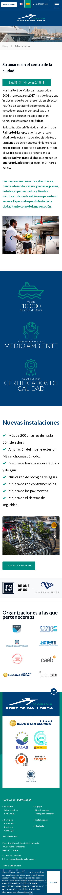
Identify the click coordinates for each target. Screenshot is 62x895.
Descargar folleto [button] (19, 566)
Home (5, 46)
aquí (30, 892)
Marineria (8, 827)
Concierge (9, 830)
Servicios (8, 820)
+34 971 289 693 (40, 4)
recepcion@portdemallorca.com (20, 859)
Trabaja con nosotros (44, 813)
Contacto (39, 826)
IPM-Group (9, 813)
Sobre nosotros (11, 810)
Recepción (9, 823)
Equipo (38, 806)
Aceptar (53, 882)
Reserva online (9, 4)
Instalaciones (41, 820)
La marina (8, 806)
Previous (33, 588)
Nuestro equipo (42, 810)
